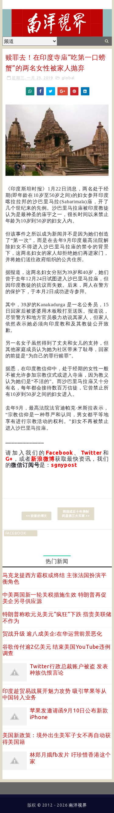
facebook (15, 533)
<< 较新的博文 (36, 515)
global (68, 78)
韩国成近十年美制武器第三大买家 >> (76, 513)
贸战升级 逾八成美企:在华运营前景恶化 (52, 633)
